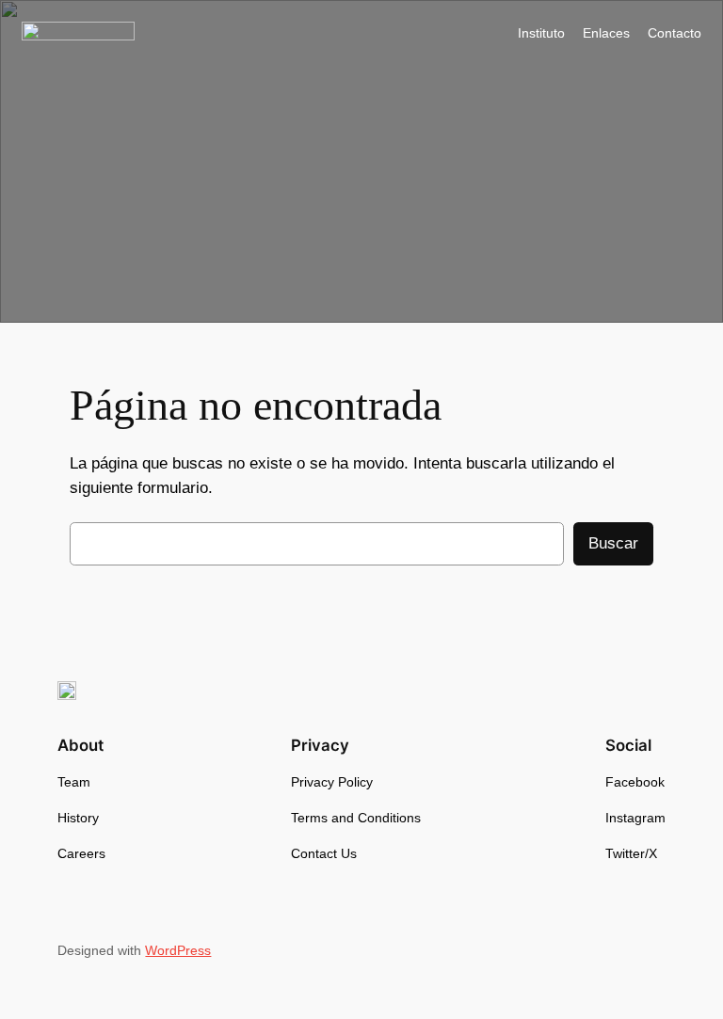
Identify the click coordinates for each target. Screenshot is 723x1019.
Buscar (613, 543)
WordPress (178, 950)
